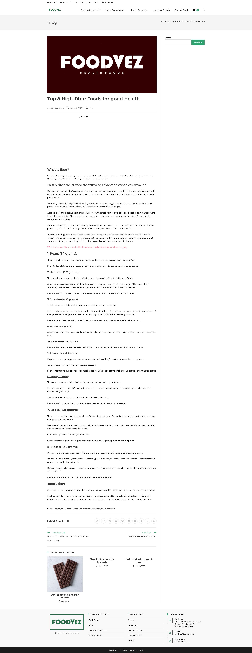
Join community (66, 2)
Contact (131, 640)
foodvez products (69, 509)
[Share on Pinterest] (109, 521)
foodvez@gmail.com (184, 634)
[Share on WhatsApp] (154, 521)
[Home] (161, 21)
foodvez (56, 509)
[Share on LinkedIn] (116, 521)
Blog (56, 2)
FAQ (91, 625)
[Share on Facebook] (103, 521)
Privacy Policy (95, 635)
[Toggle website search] (204, 10)
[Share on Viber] (122, 521)
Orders (49, 2)
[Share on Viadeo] (147, 521)
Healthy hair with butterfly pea (139, 560)
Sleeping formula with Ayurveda (102, 560)
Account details (135, 630)
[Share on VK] (128, 521)
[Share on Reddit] (135, 521)
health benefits (86, 509)
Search (168, 38)
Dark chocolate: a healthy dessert (65, 596)
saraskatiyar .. (57, 108)
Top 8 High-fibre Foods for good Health (188, 21)
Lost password (134, 635)
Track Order (79, 2)
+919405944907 (182, 642)
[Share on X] (97, 521)
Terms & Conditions (97, 630)
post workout (108, 509)
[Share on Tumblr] (141, 521)
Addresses (132, 625)
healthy (96, 509)
